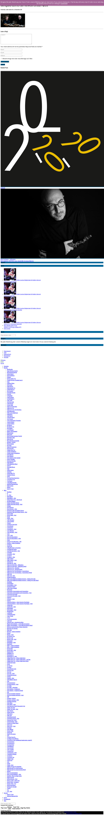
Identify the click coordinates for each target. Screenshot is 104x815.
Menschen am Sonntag (12, 628)
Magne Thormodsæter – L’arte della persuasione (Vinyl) (19, 625)
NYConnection (10, 448)
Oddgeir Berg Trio (11, 450)
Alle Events (7, 328)
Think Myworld (10, 746)
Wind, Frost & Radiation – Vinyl (14, 774)
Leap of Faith (10, 616)
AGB (5, 352)
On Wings (9, 667)
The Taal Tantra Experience (13, 478)
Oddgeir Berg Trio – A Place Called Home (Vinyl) (17, 661)
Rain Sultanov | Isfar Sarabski (13, 458)
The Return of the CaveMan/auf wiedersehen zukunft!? (19, 740)
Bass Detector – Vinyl (12, 509)
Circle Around (10, 526)
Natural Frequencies (11, 447)
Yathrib (8, 788)
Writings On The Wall (11, 787)
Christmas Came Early (12, 524)
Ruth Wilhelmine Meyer (12, 464)
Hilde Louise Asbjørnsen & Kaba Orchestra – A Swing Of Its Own (21, 579)
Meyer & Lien (10, 439)
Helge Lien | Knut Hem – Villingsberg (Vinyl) (16, 566)
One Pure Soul (10, 670)
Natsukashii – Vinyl (11, 642)
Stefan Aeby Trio (11, 473)
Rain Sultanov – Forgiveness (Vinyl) (15, 690)
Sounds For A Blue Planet (12, 723)
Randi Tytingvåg (11, 459)
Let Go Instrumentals (12, 619)
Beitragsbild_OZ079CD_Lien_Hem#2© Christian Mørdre (17, 261)
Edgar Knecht (10, 386)
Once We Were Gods (11, 669)
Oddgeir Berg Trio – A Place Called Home (16, 658)
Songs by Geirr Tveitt (12, 720)
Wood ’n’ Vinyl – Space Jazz (13, 780)
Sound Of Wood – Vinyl (12, 721)
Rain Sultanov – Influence (8, 259)
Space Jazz (9, 724)
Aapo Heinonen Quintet (12, 371)
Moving (8, 633)
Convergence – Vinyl (11, 529)
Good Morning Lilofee (12, 549)
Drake (8, 540)
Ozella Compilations (11, 451)
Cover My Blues (10, 531)
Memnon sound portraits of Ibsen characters (17, 627)
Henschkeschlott (11, 411)
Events (5, 797)
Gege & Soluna (10, 397)
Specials (6, 793)
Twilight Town (10, 759)
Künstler (6, 368)
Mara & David (10, 433)
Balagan (9, 377)
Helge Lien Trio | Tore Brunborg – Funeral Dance (18, 571)
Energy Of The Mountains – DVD (14, 541)
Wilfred (8, 487)
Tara (8, 735)
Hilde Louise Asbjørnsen (12, 413)
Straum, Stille (10, 731)
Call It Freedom (10, 521)
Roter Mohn (9, 703)
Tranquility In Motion (11, 754)
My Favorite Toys (11, 636)
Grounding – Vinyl (11, 554)
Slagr (8, 468)
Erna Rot (9, 394)
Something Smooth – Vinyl (13, 718)
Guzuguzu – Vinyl (11, 557)
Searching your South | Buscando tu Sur (16, 706)
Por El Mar (9, 686)
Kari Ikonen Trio (10, 427)
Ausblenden (64, 3)
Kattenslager (10, 608)
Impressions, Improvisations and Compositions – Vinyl (19, 593)
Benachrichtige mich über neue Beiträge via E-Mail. (17, 58)
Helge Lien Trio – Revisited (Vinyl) (14, 569)
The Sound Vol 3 (10, 743)
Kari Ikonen (9, 425)
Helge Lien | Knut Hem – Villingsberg (15, 565)
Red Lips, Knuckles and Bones (13, 693)
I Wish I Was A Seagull (12, 588)
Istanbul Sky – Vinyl (11, 607)
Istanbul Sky (10, 605)
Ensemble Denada (11, 392)
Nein (67, 812)
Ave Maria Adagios (11, 501)
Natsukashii (9, 641)
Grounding (9, 552)
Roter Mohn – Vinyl (11, 704)
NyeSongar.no (10, 655)
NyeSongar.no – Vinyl (12, 656)
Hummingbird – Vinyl (11, 585)
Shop (5, 801)
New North (9, 644)
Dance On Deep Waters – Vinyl (14, 538)
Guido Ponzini (10, 403)
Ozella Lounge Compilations (13, 453)
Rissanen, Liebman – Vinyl (13, 700)
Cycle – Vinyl (10, 535)
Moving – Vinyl (10, 634)
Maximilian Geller (11, 437)
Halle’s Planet (10, 558)
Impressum (7, 351)
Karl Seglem (10, 428)
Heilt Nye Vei (10, 562)
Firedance (9, 544)
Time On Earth (10, 748)
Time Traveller (10, 749)
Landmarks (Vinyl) (11, 614)
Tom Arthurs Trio (11, 479)
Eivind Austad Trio (11, 388)
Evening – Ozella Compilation (13, 543)
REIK (8, 697)
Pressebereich (7, 799)
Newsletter (7, 356)
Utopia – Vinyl (10, 765)
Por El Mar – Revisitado (12, 687)
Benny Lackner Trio (11, 378)
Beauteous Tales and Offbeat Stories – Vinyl (17, 512)
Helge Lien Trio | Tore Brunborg (14, 409)
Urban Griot (9, 760)
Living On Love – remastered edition (15, 622)
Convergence (10, 527)
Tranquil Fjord (10, 751)
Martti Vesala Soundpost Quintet (14, 436)
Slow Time (9, 715)
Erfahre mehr (72, 812)
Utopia (8, 763)
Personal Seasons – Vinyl (12, 684)
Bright (8, 517)
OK (65, 812)
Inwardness (9, 414)
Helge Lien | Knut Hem (12, 406)
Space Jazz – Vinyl (11, 726)
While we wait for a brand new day (15, 768)
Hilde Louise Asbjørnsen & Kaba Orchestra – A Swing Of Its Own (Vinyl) (23, 580)
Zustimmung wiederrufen (74, 813)
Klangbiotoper (10, 611)
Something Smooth (11, 717)
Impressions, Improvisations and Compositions (17, 591)
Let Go (8, 617)
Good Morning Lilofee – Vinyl (13, 551)
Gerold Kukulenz (10, 399)
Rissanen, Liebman (11, 698)
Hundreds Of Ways (11, 586)
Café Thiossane (10, 520)
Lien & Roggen (10, 430)
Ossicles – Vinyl (10, 678)
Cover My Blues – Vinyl (12, 532)
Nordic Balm (10, 648)
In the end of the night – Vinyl (13, 596)
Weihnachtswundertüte (12, 484)
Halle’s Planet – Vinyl (12, 560)
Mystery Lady (10, 638)
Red (8, 692)
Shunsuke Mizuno (11, 467)
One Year (9, 672)
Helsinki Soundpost (11, 577)
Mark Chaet (9, 434)
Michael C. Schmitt (11, 442)
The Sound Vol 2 (10, 742)
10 (7, 493)
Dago (8, 382)
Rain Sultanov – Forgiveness (13, 689)
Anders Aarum (10, 374)
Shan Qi (9, 465)
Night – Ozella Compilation (13, 645)
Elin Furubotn (10, 391)
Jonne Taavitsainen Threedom (14, 420)
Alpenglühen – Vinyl (11, 498)
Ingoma (9, 600)
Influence (9, 597)
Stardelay (9, 472)
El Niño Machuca (10, 389)
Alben (5, 490)
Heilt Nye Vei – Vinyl (11, 563)
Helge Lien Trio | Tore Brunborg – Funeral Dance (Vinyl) (19, 572)
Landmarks (9, 613)
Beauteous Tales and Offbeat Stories (15, 510)
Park (8, 681)
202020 (3, 188)
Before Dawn (10, 513)
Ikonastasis (9, 589)
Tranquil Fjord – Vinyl (12, 752)
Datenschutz (7, 354)
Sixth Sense (9, 714)
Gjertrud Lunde (10, 402)
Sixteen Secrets (10, 712)
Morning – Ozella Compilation (13, 631)
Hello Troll (9, 574)
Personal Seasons (11, 683)
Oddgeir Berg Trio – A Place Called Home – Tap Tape (18, 659)
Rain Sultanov (10, 456)
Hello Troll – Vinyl (11, 576)
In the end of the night (12, 594)
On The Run (9, 666)
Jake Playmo (10, 416)
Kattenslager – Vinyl (11, 610)
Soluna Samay (10, 470)
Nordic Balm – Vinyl (11, 650)
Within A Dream (10, 777)
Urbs (8, 762)
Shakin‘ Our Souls (11, 707)
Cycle (8, 534)
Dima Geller (9, 385)
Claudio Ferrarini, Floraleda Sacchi (15, 380)
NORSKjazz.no (10, 653)
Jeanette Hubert (11, 417)
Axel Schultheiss (10, 375)
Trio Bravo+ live (10, 757)
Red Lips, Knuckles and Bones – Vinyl (15, 695)
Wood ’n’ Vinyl (10, 489)
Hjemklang (9, 582)
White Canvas (10, 486)
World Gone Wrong (11, 785)
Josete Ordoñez (10, 422)
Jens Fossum (10, 419)
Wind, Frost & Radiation (12, 773)
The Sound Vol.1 (10, 745)
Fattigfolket (9, 396)
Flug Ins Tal (9, 546)
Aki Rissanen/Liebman (12, 372)
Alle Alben (9, 492)
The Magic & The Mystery (12, 738)
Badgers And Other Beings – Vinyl (14, 504)
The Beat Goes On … (11, 737)
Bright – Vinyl (10, 518)
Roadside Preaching (11, 701)
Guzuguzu (9, 555)
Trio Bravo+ (9, 481)
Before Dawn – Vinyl (11, 515)
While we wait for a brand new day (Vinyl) (16, 769)
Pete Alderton (10, 454)
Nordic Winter (10, 652)
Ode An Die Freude (11, 662)
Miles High (9, 630)
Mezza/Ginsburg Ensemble (13, 441)
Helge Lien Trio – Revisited (13, 568)
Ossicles (9, 676)
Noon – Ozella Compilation (13, 647)
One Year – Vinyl (10, 673)
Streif (8, 476)
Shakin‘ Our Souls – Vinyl (12, 709)
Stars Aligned (10, 729)
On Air (8, 664)
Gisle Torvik (9, 400)
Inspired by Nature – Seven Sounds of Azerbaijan (18, 602)
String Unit (9, 732)
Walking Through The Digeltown (14, 766)
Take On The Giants (11, 734)
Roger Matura (10, 462)
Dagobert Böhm (10, 383)
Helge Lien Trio (10, 408)
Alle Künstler (10, 369)
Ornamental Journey (11, 675)
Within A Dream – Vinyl (12, 779)
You (8, 790)
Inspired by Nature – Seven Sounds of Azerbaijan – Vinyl (19, 603)
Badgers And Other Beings (13, 503)
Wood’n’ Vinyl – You (11, 783)
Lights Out (9, 621)
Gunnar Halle (10, 405)
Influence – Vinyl (11, 599)
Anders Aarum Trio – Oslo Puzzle (14, 499)
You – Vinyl (9, 791)
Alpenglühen (10, 496)
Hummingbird (10, 583)
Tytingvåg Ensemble (11, 482)
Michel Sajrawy (10, 444)
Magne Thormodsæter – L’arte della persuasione (18, 624)
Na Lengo (9, 445)
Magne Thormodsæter (12, 431)
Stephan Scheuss (11, 475)
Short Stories (10, 711)
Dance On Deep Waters (12, 537)
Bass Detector (10, 507)
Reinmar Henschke (11, 461)
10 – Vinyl (9, 495)
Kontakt (6, 357)
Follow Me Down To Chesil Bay (14, 548)
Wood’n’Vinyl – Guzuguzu (13, 782)
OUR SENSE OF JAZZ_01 (12, 679)
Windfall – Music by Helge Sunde (14, 776)
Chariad (9, 523)
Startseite (6, 366)
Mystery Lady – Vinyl (11, 639)
